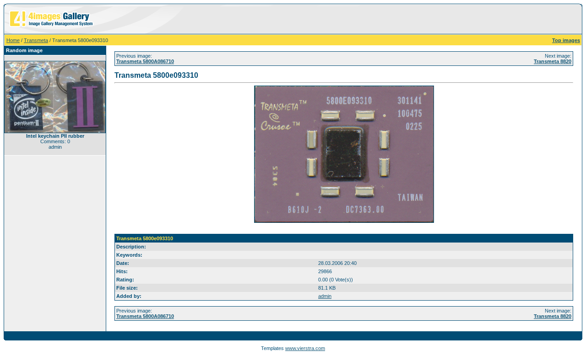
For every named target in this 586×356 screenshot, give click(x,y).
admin (324, 296)
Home (13, 40)
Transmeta (36, 40)
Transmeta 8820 (552, 61)
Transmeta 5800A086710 (145, 61)
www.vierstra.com (305, 348)
